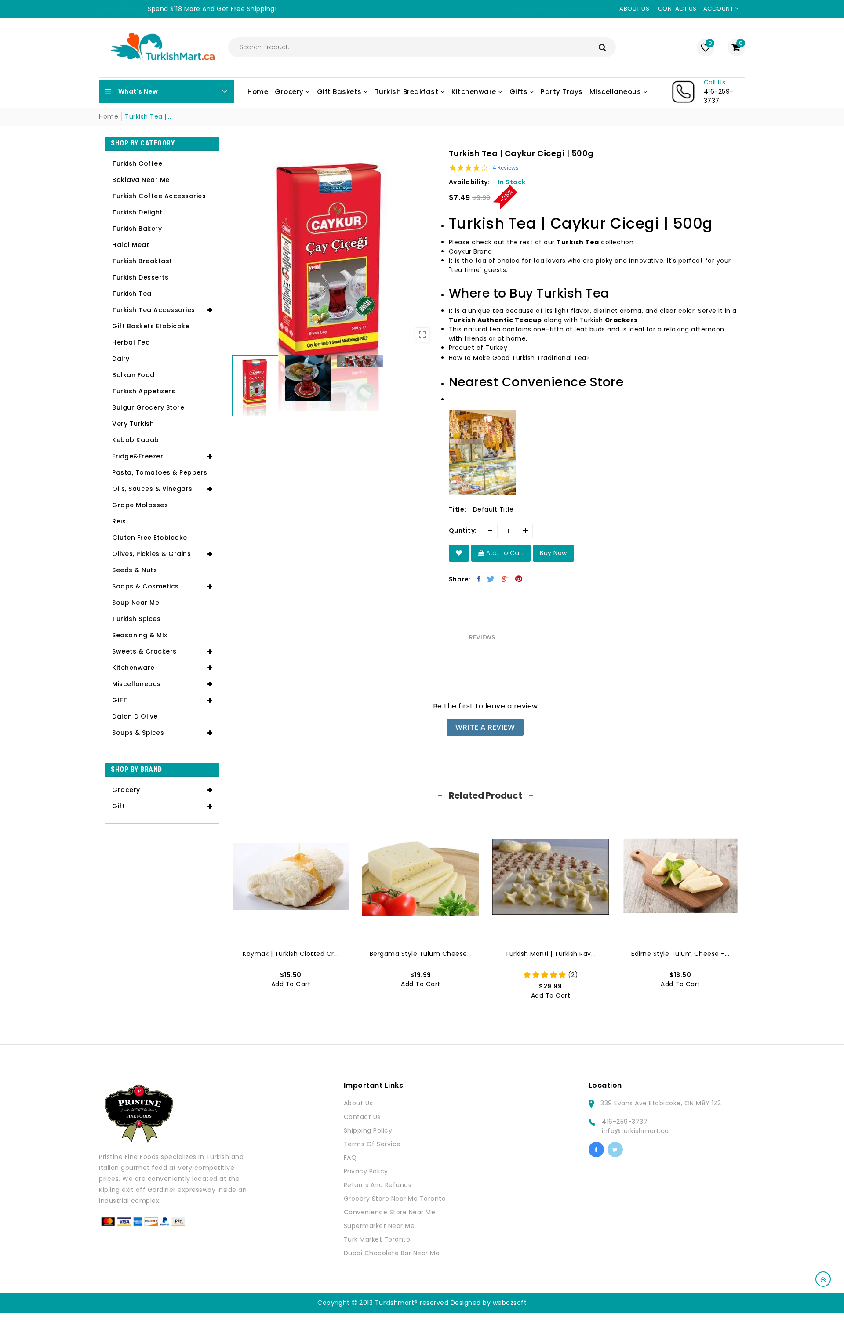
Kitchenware (133, 667)
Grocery (126, 789)
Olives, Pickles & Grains (151, 553)
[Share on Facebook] (479, 579)
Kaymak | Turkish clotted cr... (290, 953)
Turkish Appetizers (143, 391)
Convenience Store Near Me (390, 1212)
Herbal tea (131, 342)
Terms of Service (372, 1144)
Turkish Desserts (140, 277)
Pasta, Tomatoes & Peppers (159, 472)
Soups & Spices (138, 732)
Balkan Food (133, 374)
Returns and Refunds (378, 1184)
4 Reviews (505, 167)
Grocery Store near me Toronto (395, 1198)
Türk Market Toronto (377, 1239)
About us (634, 8)
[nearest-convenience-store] (482, 449)
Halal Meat (130, 244)
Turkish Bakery (137, 228)
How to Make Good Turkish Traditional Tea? (519, 357)
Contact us (677, 8)
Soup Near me (135, 602)
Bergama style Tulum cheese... (421, 953)
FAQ (350, 1157)
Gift (118, 806)
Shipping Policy (368, 1130)
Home (108, 116)
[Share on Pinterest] (519, 579)
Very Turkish (133, 423)
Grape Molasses (140, 505)
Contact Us (362, 1116)
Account (719, 8)
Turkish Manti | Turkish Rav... (550, 953)
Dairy (121, 358)
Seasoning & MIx (139, 635)
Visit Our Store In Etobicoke (561, 8)
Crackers (621, 320)
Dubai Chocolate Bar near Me (392, 1253)
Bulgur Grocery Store (148, 407)
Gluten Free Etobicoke (149, 537)
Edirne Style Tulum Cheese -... (680, 953)
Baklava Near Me (141, 179)
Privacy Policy (366, 1171)
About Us (358, 1103)
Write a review (485, 727)
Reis (119, 521)
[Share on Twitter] (491, 579)
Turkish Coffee (137, 163)
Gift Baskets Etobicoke (150, 326)
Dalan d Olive (135, 716)
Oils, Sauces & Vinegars (152, 488)
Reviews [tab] (482, 637)
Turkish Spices (136, 618)
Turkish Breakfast (142, 261)
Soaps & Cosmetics (145, 586)
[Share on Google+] (505, 579)
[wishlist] (459, 553)
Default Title (493, 509)
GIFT (119, 700)
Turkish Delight (137, 212)
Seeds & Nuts (134, 570)
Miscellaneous (136, 683)
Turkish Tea (132, 293)
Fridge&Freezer (137, 456)
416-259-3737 (625, 1121)
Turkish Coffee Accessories (159, 196)
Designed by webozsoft (489, 1302)
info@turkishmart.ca (635, 1130)
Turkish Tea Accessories (153, 309)
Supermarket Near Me (379, 1225)
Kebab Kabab (135, 440)
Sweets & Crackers (144, 651)
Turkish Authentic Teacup (495, 320)
